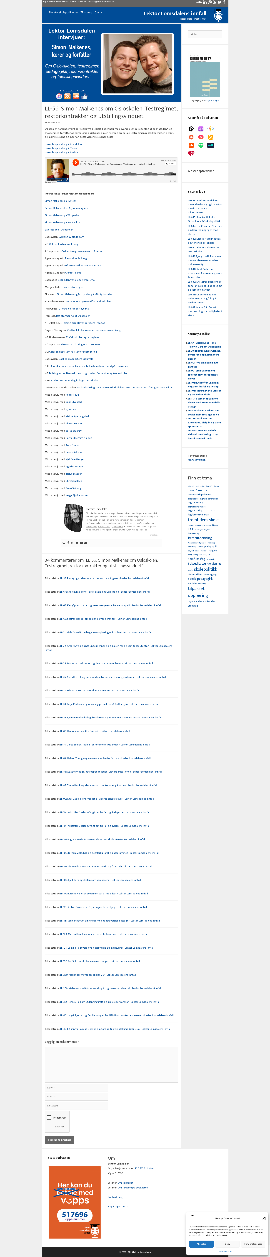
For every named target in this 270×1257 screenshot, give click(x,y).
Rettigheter (207, 555)
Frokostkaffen (104, 526)
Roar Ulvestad (74, 402)
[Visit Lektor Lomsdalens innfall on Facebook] (224, 3)
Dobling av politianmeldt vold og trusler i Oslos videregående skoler (88, 373)
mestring (211, 543)
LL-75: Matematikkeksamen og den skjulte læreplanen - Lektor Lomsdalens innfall (106, 663)
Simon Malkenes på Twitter (60, 201)
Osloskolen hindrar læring (64, 244)
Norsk (200, 546)
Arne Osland (73, 445)
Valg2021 (191, 602)
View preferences (253, 1244)
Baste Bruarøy (74, 431)
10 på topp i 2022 (118, 1206)
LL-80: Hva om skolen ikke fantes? (203, 365)
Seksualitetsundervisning (204, 563)
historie (190, 525)
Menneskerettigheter (197, 542)
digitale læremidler (209, 499)
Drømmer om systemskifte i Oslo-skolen (88, 301)
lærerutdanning (200, 538)
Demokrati (202, 490)
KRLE (190, 529)
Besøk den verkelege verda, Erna (76, 280)
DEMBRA (191, 491)
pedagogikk (211, 547)
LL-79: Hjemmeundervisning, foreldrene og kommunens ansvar (204, 355)
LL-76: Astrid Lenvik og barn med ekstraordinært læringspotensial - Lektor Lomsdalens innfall (113, 677)
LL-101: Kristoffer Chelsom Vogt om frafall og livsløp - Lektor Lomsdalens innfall (105, 812)
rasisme (204, 550)
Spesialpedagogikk (200, 579)
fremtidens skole (203, 520)
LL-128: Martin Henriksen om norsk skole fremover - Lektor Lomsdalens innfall (104, 934)
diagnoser (193, 499)
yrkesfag (193, 606)
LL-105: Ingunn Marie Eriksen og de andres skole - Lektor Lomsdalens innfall (102, 839)
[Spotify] (202, 145)
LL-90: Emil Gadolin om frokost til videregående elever (203, 375)
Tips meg (86, 12)
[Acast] (193, 128)
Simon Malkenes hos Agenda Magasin (66, 208)
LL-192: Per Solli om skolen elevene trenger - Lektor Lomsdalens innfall (100, 961)
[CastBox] (193, 137)
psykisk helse (193, 551)
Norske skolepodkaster (63, 12)
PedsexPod (118, 526)
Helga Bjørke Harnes (77, 495)
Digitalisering (195, 503)
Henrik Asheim (74, 452)
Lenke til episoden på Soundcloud (64, 144)
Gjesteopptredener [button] (201, 171)
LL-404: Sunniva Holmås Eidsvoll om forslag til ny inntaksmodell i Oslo (203, 434)
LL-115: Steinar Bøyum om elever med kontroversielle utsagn (204, 403)
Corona (216, 486)
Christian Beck (74, 481)
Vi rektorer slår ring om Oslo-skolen (80, 344)
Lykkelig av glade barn (71, 237)
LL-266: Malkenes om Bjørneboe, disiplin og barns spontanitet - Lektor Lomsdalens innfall (110, 988)
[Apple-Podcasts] (202, 128)
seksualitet (211, 559)
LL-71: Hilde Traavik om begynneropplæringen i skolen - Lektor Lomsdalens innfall (106, 632)
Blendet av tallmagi (76, 258)
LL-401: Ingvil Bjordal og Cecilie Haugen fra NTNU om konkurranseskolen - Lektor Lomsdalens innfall (117, 1015)
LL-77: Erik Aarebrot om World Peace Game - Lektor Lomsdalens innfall (100, 690)
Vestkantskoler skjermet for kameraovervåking (94, 330)
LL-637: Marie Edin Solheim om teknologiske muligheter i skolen (205, 311)
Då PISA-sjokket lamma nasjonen (83, 265)
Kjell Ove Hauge (74, 459)
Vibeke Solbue (74, 423)
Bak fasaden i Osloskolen (59, 230)
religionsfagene (195, 554)
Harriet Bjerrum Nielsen (79, 438)
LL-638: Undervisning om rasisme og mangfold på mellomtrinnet (202, 298)
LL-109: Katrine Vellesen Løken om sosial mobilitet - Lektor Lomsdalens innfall (104, 893)
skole (190, 570)
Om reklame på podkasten (133, 1187)
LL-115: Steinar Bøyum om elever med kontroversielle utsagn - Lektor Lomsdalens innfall (110, 921)
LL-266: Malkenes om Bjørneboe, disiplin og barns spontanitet (204, 422)
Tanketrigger (91, 526)
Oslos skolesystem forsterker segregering (73, 352)
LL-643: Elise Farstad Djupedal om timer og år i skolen (204, 241)
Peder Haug (72, 395)
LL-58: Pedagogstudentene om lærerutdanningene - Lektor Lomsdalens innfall (105, 578)
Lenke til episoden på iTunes (61, 148)
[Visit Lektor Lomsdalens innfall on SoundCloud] (199, 3)
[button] (263, 1218)
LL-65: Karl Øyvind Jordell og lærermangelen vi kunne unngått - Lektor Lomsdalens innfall (110, 605)
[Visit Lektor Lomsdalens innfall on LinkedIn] (205, 3)
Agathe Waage (74, 466)
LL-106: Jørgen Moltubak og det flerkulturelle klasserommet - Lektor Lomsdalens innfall (109, 853)
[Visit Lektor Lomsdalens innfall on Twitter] (219, 3)
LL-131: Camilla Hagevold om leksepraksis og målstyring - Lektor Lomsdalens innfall (107, 948)
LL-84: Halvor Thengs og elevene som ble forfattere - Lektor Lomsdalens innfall (105, 758)
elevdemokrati (209, 511)
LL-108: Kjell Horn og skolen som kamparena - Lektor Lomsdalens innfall (100, 880)
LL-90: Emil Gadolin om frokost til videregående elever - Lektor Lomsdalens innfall (107, 799)
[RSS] (212, 137)
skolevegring (210, 574)
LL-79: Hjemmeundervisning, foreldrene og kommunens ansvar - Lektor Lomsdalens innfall (111, 717)
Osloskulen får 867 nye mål (74, 309)
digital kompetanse (196, 507)
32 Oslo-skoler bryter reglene (82, 337)
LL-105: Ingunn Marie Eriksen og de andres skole (204, 393)
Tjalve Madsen (74, 474)
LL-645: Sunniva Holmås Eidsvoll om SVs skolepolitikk (204, 219)
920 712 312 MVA (144, 1168)
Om (97, 12)
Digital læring (195, 511)
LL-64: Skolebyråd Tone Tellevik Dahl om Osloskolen (204, 345)
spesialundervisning (197, 583)
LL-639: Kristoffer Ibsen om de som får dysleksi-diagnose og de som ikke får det (205, 286)
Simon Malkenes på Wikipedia (62, 215)
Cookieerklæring (225, 1251)
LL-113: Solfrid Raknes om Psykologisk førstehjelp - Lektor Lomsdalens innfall (103, 907)
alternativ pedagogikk (196, 486)
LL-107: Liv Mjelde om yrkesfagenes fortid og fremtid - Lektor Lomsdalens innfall (106, 866)
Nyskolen (71, 409)
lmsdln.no (154, 535)
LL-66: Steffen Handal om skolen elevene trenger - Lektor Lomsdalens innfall (103, 619)
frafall (206, 515)
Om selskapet (125, 1183)
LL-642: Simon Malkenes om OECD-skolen (204, 249)
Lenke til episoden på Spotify (61, 152)
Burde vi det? (135, 519)
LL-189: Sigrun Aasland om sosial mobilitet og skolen (203, 412)
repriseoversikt (196, 460)
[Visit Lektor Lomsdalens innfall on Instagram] (210, 3)
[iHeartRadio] (193, 153)
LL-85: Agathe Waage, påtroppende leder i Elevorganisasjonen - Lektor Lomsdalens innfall (111, 772)
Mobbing (192, 546)
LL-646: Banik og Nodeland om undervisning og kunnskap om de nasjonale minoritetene (205, 206)
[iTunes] (202, 137)
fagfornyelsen (195, 515)
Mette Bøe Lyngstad (77, 416)
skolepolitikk (205, 569)
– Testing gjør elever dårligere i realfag (82, 323)
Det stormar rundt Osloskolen (73, 316)
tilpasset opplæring (198, 592)
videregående (205, 601)
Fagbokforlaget (212, 100)
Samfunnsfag (196, 559)
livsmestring (194, 533)
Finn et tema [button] (200, 478)
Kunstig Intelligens (202, 529)
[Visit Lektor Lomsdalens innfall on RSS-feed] (214, 3)
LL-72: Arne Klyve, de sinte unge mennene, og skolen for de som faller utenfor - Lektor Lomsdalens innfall (108, 648)
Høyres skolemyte (72, 287)
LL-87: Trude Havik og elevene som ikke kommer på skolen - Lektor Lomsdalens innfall (108, 785)
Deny (227, 1244)
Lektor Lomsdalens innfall (175, 13)
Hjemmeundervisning (203, 525)
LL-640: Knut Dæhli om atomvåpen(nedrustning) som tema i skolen (205, 273)
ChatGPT (209, 486)
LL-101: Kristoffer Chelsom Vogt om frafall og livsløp (203, 385)
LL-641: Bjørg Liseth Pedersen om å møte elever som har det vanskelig (204, 260)
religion (213, 551)
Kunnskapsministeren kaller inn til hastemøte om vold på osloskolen (89, 366)
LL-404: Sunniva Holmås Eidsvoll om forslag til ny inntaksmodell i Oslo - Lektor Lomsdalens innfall (115, 1029)
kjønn (215, 525)
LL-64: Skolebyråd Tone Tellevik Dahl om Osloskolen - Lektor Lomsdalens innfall (105, 592)
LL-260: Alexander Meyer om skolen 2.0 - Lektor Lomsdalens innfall (98, 975)
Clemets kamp (73, 273)
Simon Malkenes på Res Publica (62, 222)
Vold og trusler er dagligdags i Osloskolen (74, 380)
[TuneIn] (212, 145)
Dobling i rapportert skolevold (76, 359)
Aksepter (201, 1244)
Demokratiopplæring (199, 495)
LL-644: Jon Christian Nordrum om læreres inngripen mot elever (205, 230)
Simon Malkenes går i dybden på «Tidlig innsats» (84, 294)
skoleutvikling (195, 575)
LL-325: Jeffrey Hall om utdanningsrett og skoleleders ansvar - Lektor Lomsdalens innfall (110, 1002)
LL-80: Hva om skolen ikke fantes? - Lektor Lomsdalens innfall (95, 731)
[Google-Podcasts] (212, 128)
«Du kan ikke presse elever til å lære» (81, 251)
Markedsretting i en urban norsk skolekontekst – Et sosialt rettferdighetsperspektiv (124, 387)
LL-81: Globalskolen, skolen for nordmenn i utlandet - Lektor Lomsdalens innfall (105, 744)
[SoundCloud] (193, 145)
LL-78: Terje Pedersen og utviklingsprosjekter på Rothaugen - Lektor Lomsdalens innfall (109, 704)
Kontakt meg (115, 1197)
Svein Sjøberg (73, 488)
